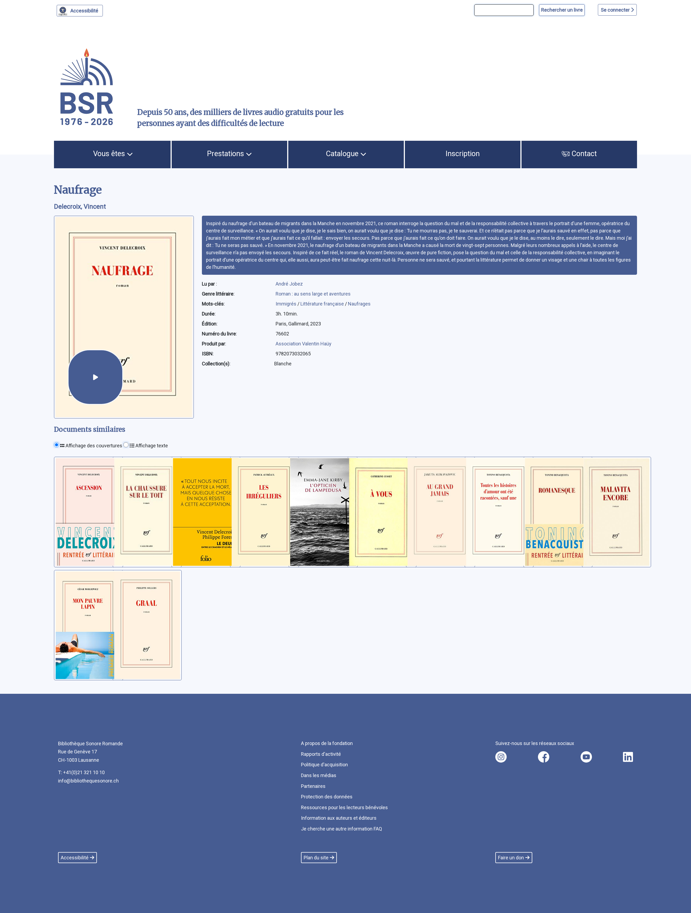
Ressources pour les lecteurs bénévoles (344, 807)
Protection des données (327, 796)
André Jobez (289, 284)
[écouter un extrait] (95, 377)
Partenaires (313, 786)
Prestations (226, 153)
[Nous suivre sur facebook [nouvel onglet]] (543, 757)
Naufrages (359, 304)
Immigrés (286, 304)
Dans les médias (318, 775)
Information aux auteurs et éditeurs (339, 818)
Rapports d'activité (321, 754)
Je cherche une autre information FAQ (341, 829)
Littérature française (322, 304)
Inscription (463, 153)
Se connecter (616, 10)
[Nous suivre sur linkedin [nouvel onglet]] (628, 757)
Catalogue (343, 153)
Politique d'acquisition (324, 764)
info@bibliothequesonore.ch (88, 781)
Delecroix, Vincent (80, 206)
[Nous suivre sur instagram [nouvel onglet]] (501, 757)
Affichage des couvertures (93, 445)
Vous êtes (110, 153)
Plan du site (316, 857)
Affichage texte (151, 445)
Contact (583, 153)
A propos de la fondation (327, 743)
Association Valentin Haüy (303, 343)
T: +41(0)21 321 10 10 (81, 772)
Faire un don (511, 857)
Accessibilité (84, 10)
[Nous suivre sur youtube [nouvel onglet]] (586, 757)
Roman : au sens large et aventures (313, 294)
